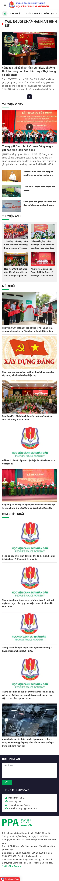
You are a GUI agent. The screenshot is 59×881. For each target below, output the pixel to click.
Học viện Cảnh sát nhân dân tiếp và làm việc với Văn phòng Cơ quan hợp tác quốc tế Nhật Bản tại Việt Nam (16, 275)
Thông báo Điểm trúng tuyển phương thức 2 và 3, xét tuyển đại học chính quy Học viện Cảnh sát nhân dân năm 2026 (28, 603)
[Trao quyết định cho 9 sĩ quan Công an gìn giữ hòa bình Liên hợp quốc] (29, 126)
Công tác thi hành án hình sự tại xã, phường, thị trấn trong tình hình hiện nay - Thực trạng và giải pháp (29, 71)
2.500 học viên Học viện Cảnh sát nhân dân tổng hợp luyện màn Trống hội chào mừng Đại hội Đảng (16, 248)
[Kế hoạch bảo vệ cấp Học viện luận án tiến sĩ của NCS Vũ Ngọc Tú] (29, 441)
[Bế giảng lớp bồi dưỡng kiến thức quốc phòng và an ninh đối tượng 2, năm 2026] (29, 397)
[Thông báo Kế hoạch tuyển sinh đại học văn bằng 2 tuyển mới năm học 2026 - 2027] (29, 628)
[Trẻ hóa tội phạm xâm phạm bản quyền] (11, 191)
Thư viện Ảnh (11, 216)
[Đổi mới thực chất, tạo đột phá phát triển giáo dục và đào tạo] (11, 176)
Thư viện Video (12, 104)
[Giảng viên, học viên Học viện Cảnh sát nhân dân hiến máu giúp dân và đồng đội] (43, 231)
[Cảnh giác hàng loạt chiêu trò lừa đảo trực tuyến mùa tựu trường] (11, 206)
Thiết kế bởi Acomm (11, 866)
